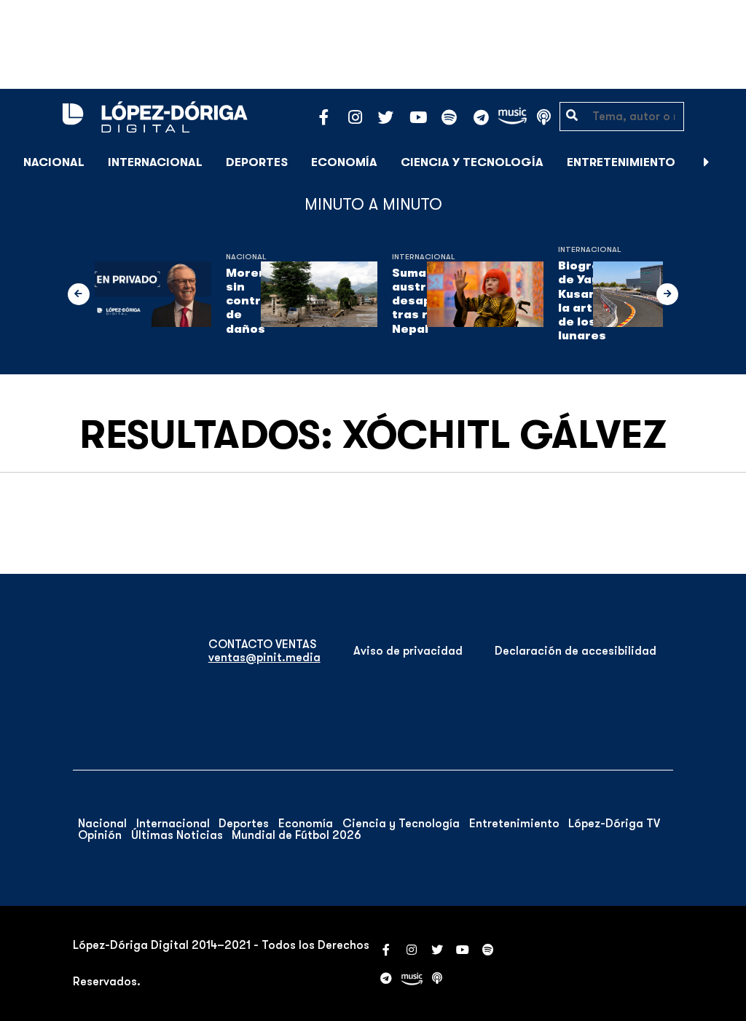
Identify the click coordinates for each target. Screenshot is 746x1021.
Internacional (155, 162)
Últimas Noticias (177, 835)
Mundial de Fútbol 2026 (296, 835)
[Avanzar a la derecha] (706, 162)
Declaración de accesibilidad (575, 651)
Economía (344, 162)
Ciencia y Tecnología (472, 162)
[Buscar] (727, 162)
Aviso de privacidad (408, 651)
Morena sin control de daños (250, 301)
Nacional (54, 162)
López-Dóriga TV (614, 823)
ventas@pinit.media (264, 657)
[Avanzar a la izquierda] (79, 294)
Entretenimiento (621, 162)
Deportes (257, 162)
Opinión (100, 835)
